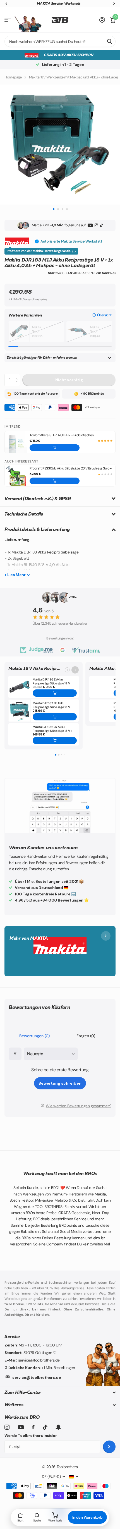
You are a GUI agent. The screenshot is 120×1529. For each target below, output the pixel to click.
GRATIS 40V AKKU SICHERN (68, 54)
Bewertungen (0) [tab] (34, 1035)
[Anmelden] (102, 20)
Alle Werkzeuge (7, 20)
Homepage (13, 77)
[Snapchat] (58, 1427)
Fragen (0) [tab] (85, 1035)
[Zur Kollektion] (75, 670)
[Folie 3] (61, 754)
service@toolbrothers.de (36, 1377)
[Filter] (15, 1054)
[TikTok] (101, 225)
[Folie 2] (58, 755)
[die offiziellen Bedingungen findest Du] (74, 251)
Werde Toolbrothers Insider (30, 1435)
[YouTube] (90, 225)
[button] (102, 315)
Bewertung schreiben (60, 1083)
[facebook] (33, 1427)
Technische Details (23, 514)
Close (60, 1392)
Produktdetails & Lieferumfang (37, 529)
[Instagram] (96, 225)
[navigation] (6, 3)
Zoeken (109, 41)
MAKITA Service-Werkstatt (58, 3)
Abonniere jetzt (109, 1447)
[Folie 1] (55, 755)
